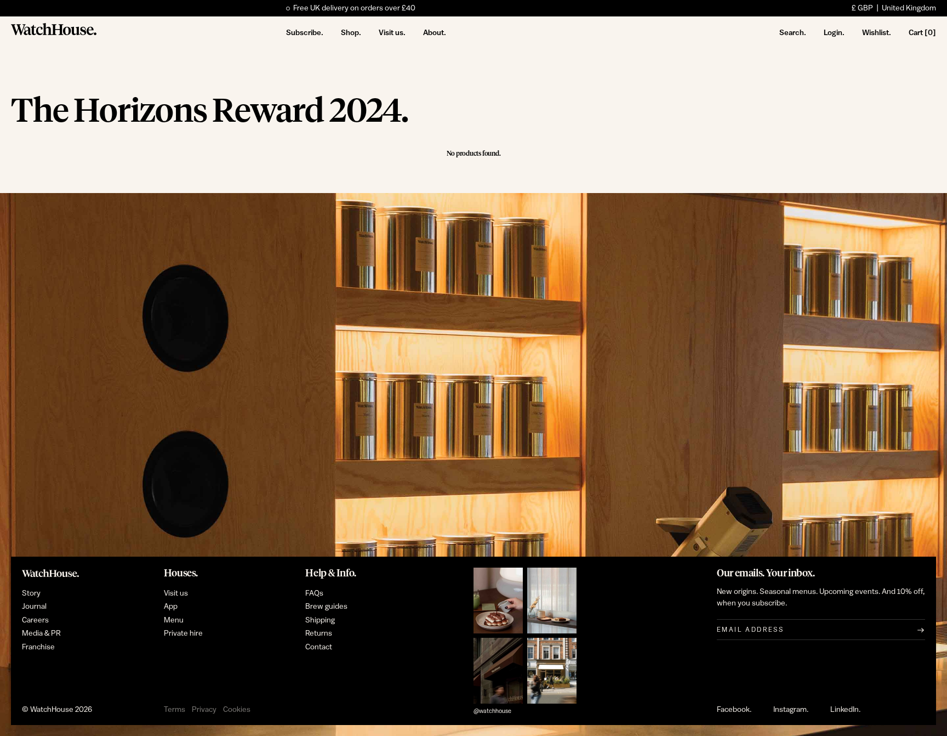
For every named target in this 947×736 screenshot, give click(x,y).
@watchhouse (492, 711)
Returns (318, 633)
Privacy (204, 710)
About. (434, 32)
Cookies (236, 710)
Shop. (351, 32)
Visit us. (392, 32)
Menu (174, 620)
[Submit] (920, 629)
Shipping (320, 620)
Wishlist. (876, 32)
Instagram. (790, 710)
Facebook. (734, 710)
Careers (35, 620)
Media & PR (41, 633)
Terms (174, 710)
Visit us (176, 593)
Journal (34, 606)
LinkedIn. (845, 710)
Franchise (38, 647)
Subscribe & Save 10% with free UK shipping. (369, 8)
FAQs (314, 593)
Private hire (183, 633)
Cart (922, 32)
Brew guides (326, 606)
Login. (834, 32)
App (171, 606)
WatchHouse (51, 710)
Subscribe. (304, 32)
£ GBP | (894, 8)
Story (31, 593)
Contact (318, 647)
